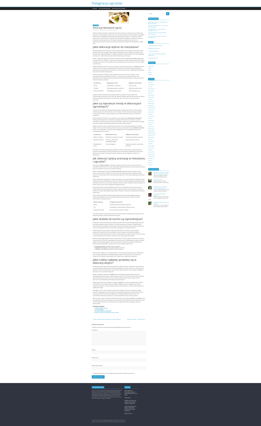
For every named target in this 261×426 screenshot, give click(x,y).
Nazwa (94, 350)
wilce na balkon (103, 396)
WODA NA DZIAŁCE (158, 179)
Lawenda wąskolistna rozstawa (155, 45)
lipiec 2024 (150, 82)
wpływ (115, 35)
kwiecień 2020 (151, 145)
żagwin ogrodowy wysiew (106, 398)
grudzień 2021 (151, 103)
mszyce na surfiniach (115, 394)
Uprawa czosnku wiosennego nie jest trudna (107, 312)
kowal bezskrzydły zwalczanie (115, 392)
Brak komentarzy (113, 30)
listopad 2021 (151, 105)
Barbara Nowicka (105, 30)
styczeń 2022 (151, 101)
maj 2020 (150, 143)
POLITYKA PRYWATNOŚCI (104, 8)
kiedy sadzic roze (107, 392)
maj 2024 (150, 86)
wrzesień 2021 (151, 109)
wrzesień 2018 (151, 154)
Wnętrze (150, 72)
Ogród (149, 68)
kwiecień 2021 (151, 120)
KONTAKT (95, 8)
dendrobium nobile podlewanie (97, 390)
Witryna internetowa (97, 365)
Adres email (95, 357)
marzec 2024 (151, 91)
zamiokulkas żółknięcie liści (111, 396)
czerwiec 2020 (151, 141)
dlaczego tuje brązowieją (108, 390)
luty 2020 (150, 150)
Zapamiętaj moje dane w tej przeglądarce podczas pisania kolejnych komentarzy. (114, 373)
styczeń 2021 (151, 126)
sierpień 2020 (151, 137)
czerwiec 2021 (151, 116)
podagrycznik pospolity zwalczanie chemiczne (106, 395)
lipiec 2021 (150, 114)
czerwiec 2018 (151, 156)
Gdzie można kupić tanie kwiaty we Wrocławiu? (106, 319)
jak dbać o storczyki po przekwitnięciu (98, 391)
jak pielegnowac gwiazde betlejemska (112, 391)
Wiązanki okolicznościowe (154, 48)
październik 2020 (152, 133)
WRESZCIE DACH (128, 413)
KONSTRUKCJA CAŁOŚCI (101, 308)
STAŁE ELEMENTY (99, 309)
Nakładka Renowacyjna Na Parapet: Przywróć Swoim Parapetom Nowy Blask (130, 402)
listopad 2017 (151, 158)
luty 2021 (150, 124)
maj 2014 (150, 164)
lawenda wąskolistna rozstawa (97, 394)
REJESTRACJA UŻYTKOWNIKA (118, 8)
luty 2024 (150, 93)
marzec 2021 (151, 122)
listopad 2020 (151, 131)
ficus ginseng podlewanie (117, 390)
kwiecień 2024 (151, 88)
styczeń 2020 (151, 152)
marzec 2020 (151, 147)
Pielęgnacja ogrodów (107, 3)
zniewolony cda (99, 398)
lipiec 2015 (150, 162)
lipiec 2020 (150, 139)
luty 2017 (150, 160)
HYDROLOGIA (127, 397)
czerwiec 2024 (151, 84)
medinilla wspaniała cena (106, 394)
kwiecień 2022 (151, 95)
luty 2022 (150, 99)
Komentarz (95, 330)
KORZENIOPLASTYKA (153, 58)
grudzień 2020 (151, 128)
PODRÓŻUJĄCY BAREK (153, 51)
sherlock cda (117, 395)
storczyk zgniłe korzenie (96, 396)
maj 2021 (150, 118)
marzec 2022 (151, 97)
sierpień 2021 (151, 112)
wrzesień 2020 (151, 135)
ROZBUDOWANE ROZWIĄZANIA (103, 311)
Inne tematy (95, 25)
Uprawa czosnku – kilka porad (136, 319)
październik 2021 (152, 107)
